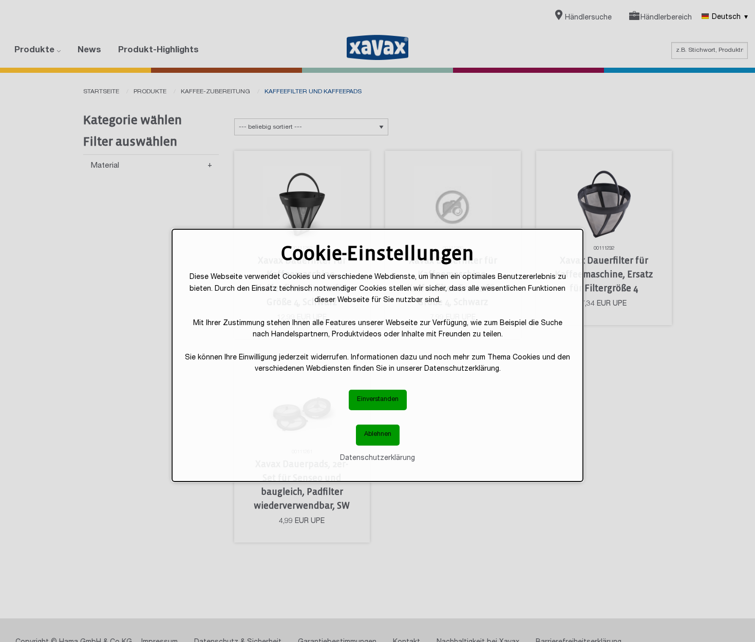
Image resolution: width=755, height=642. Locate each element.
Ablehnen (377, 434)
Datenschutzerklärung (377, 458)
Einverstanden (378, 399)
